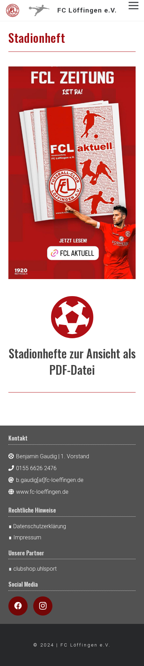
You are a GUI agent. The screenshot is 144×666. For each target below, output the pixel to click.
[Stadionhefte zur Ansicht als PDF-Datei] (72, 317)
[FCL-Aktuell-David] (72, 172)
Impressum (27, 537)
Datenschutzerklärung (39, 526)
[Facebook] (18, 606)
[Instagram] (42, 606)
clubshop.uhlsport (35, 568)
